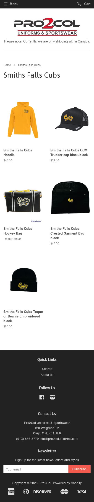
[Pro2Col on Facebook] (41, 398)
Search (47, 368)
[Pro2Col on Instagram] (52, 398)
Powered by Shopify (67, 483)
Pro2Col (45, 483)
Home (7, 65)
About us (47, 374)
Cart (87, 3)
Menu (13, 3)
